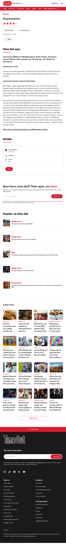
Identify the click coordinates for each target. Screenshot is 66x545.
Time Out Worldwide (41, 504)
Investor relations (9, 486)
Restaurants (39, 518)
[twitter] (19, 472)
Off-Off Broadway (28, 57)
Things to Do (12, 8)
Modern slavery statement (11, 519)
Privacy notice (8, 500)
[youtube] (24, 472)
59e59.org (11, 151)
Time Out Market (40, 496)
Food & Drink (20, 8)
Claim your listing (41, 486)
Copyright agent (8, 516)
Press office (7, 483)
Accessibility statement (10, 509)
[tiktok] (10, 472)
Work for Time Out (9, 493)
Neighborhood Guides (42, 521)
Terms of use (7, 513)
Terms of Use (31, 201)
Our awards (7, 490)
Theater (34, 8)
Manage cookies (8, 523)
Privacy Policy (40, 201)
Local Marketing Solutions (43, 490)
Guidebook (39, 508)
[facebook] (14, 472)
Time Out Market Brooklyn (50, 8)
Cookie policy (7, 506)
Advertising (39, 493)
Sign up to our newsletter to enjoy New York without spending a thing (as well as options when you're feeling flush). (32, 190)
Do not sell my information (11, 503)
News (5, 8)
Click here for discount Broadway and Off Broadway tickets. (25, 130)
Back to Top (34, 429)
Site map (6, 530)
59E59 (15, 57)
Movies (38, 511)
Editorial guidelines (9, 496)
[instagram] (5, 472)
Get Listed (39, 483)
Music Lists (39, 514)
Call (9, 169)
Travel (39, 8)
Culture (28, 8)
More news (33, 418)
